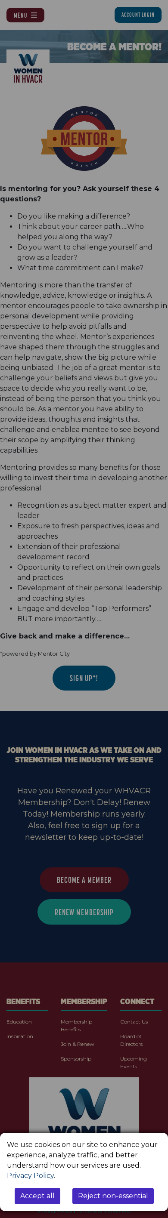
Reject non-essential (113, 1196)
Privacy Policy (30, 1176)
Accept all (37, 1196)
